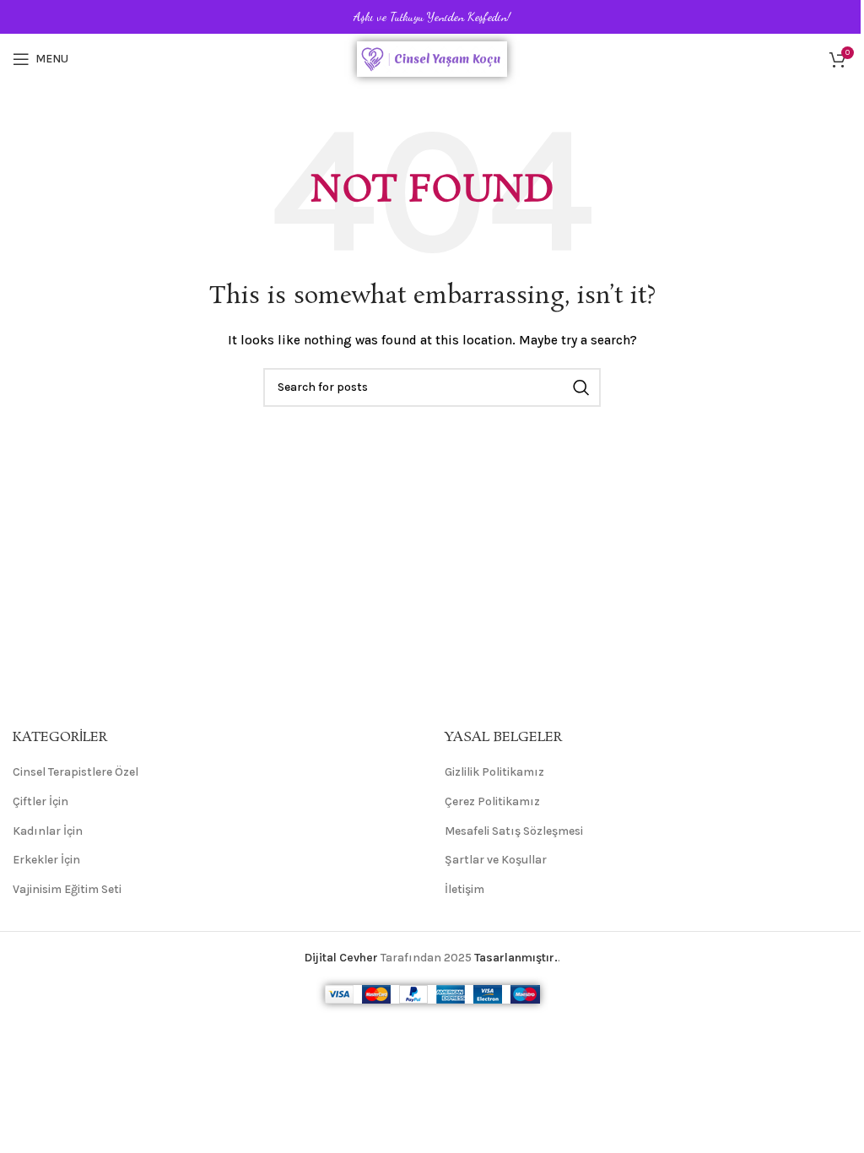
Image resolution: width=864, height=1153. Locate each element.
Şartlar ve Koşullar (496, 860)
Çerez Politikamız (492, 801)
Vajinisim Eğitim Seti (67, 889)
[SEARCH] (581, 387)
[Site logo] (432, 58)
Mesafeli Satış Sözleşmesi (514, 831)
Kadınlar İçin (48, 831)
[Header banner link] (432, 17)
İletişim (464, 889)
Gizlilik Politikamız (494, 772)
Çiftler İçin (40, 801)
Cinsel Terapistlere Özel (75, 772)
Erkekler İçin (46, 860)
